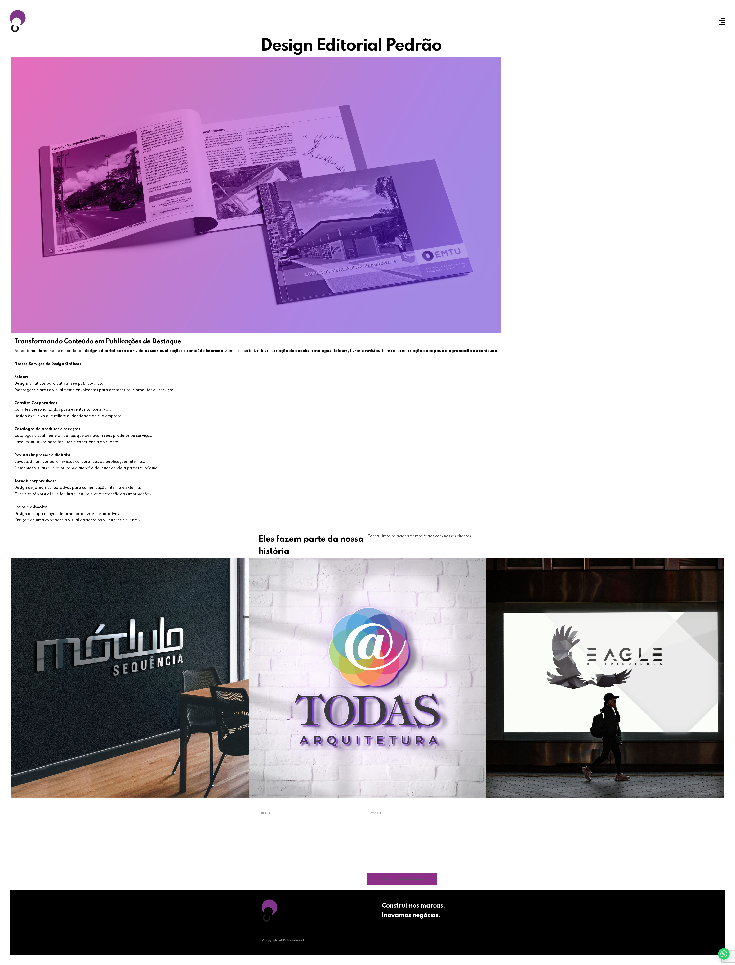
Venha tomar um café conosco (402, 879)
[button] (724, 954)
